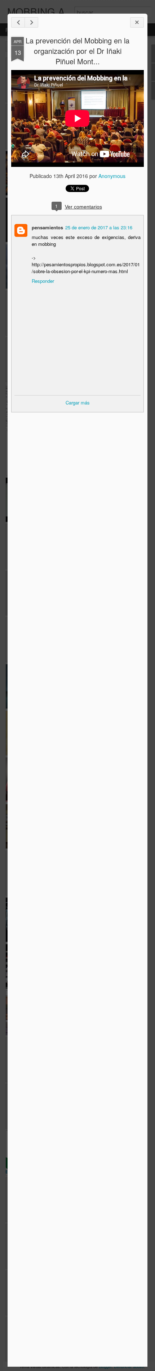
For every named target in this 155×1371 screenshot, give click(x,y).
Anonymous (111, 175)
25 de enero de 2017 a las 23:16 (98, 227)
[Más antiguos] (31, 22)
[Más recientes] (18, 22)
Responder (43, 280)
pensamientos (47, 227)
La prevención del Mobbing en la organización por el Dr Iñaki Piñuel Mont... (77, 50)
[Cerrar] (137, 22)
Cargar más (78, 402)
